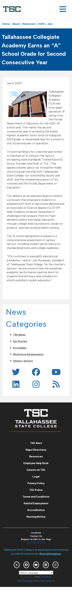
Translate (46, 576)
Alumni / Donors (23, 360)
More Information (50, 553)
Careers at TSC (36, 469)
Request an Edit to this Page (36, 539)
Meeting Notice (36, 516)
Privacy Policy (36, 483)
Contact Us (36, 536)
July (49, 23)
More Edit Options (44, 580)
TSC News (19, 334)
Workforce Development (28, 354)
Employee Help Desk (36, 463)
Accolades (19, 347)
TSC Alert (36, 442)
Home (6, 23)
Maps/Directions (36, 449)
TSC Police (36, 489)
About (16, 23)
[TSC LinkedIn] (46, 564)
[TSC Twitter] (17, 564)
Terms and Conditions (36, 496)
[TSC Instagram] (55, 564)
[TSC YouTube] (36, 564)
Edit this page (25, 580)
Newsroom (29, 23)
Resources (36, 456)
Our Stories (20, 341)
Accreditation (36, 509)
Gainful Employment (36, 503)
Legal (36, 476)
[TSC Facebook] (26, 564)
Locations (36, 533)
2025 (41, 23)
